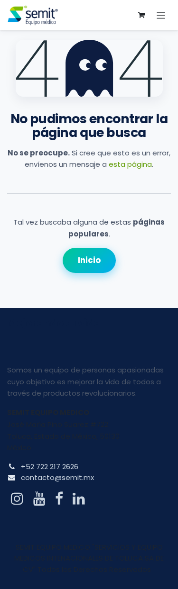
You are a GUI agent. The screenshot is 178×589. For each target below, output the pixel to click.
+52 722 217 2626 (49, 466)
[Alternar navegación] (161, 15)
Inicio (89, 260)
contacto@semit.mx (57, 477)
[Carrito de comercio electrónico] (141, 15)
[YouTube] (39, 498)
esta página (130, 164)
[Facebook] (59, 498)
